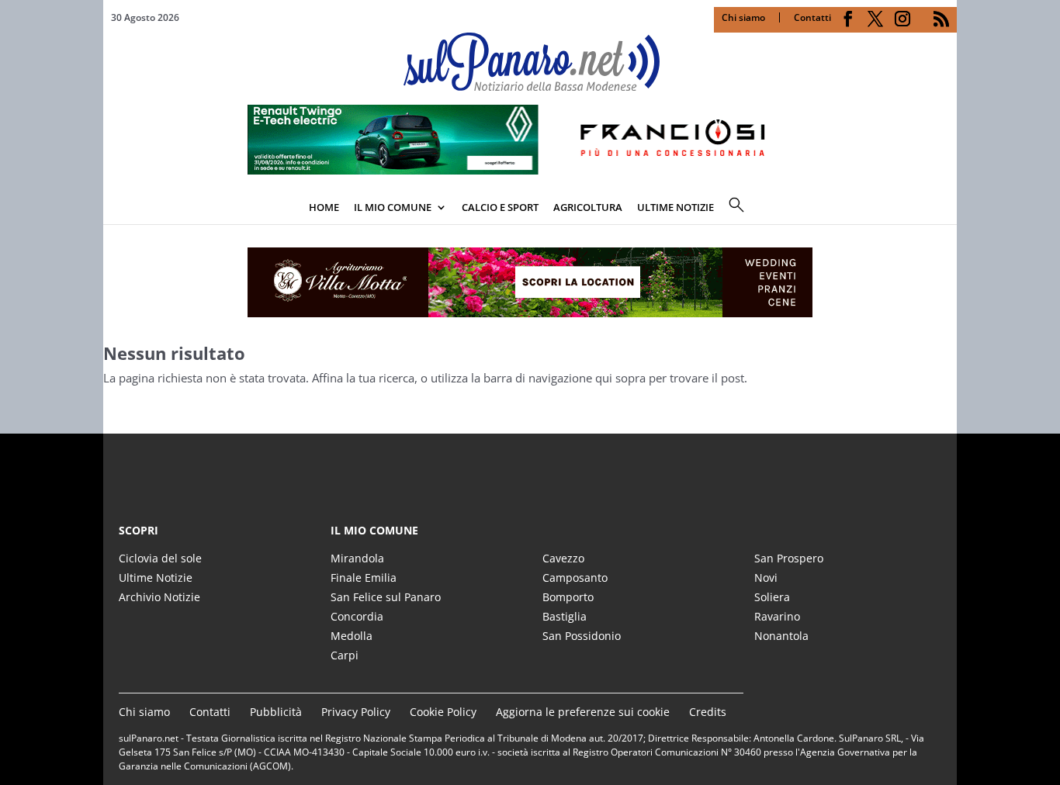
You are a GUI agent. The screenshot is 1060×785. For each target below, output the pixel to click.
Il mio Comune (392, 207)
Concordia (357, 616)
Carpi (345, 655)
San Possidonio (581, 635)
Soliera (772, 597)
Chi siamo (743, 17)
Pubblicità (276, 711)
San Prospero (788, 558)
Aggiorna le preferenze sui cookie (583, 711)
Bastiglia (564, 616)
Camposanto (575, 577)
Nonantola (781, 635)
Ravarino (777, 616)
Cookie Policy (443, 711)
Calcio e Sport (500, 207)
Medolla (351, 635)
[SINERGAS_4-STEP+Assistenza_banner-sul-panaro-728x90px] (530, 170)
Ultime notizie (675, 207)
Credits (707, 711)
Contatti (812, 17)
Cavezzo (563, 558)
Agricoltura (587, 207)
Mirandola (357, 558)
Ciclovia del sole (160, 558)
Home (324, 207)
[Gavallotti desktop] (530, 282)
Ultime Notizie (155, 577)
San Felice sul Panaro (386, 597)
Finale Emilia (364, 577)
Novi (766, 577)
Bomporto (568, 597)
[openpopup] (945, 208)
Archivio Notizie (159, 597)
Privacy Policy (355, 711)
